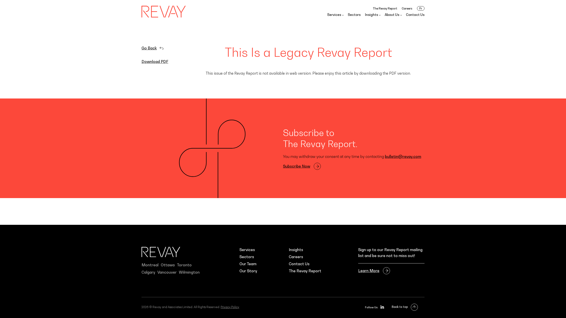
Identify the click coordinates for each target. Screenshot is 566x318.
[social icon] (382, 307)
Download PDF (155, 61)
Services (247, 250)
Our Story (248, 271)
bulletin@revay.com (403, 156)
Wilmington (189, 272)
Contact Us (415, 15)
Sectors (354, 15)
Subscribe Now (296, 166)
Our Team (247, 264)
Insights (296, 250)
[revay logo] (164, 11)
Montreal (150, 265)
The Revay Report (385, 8)
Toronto (184, 265)
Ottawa (168, 265)
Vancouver (167, 272)
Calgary (148, 272)
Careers (407, 8)
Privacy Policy (230, 307)
